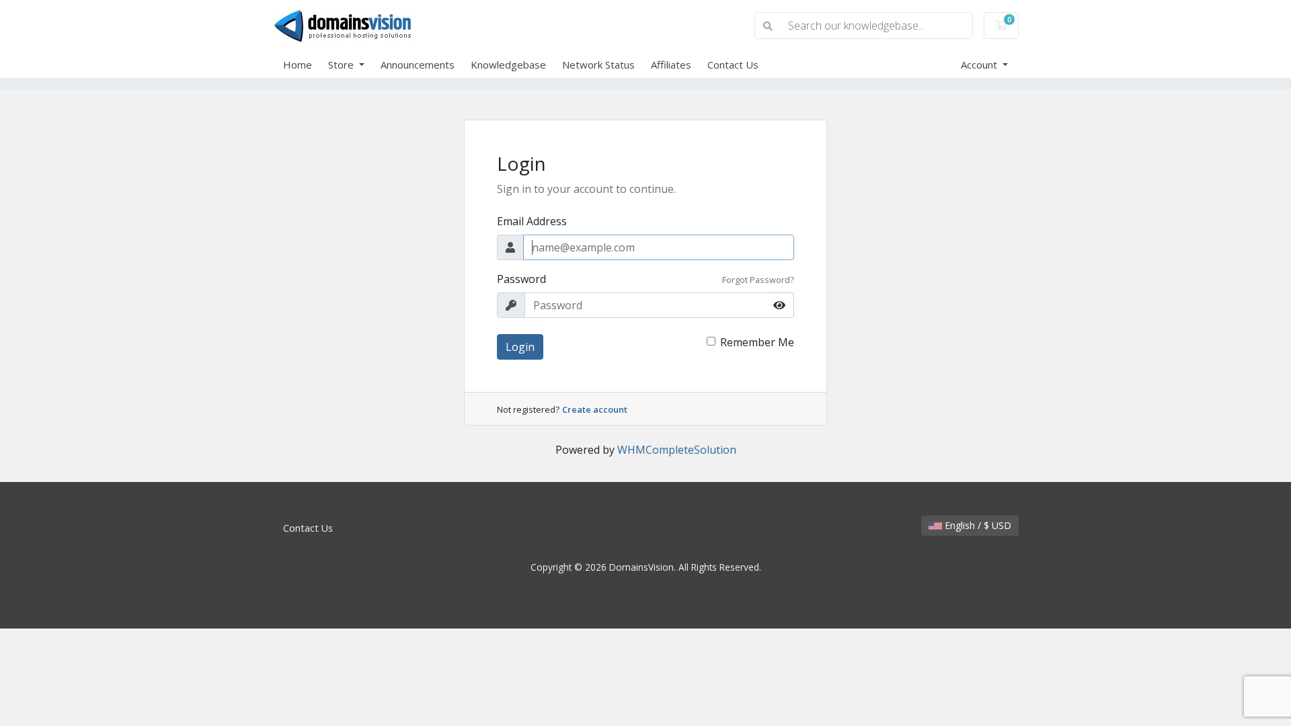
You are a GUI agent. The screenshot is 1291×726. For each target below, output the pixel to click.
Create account (594, 409)
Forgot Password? (758, 280)
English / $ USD (976, 525)
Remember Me (757, 342)
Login (520, 346)
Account (980, 64)
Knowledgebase (508, 64)
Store (342, 64)
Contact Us (732, 64)
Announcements (418, 64)
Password (521, 279)
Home (297, 64)
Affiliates (671, 64)
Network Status (598, 64)
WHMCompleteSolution (676, 449)
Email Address (532, 221)
